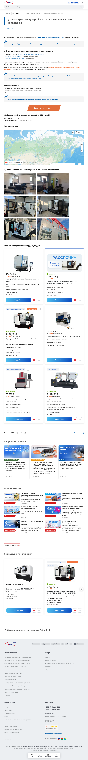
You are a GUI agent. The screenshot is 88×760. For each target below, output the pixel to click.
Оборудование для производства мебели (17, 663)
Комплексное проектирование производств (59, 663)
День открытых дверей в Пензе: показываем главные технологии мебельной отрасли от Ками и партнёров (71, 464)
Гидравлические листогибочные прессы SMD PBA (63, 336)
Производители (9, 713)
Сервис (47, 657)
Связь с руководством (11, 732)
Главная (16, 13)
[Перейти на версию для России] (59, 739)
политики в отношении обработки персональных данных (41, 746)
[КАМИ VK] (62, 644)
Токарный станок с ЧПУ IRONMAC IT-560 (20, 589)
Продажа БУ (8, 695)
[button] (39, 619)
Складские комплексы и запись (14, 707)
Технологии (8, 710)
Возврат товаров (9, 736)
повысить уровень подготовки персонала (30, 54)
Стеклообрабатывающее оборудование (17, 686)
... (22, 13)
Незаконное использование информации (17, 720)
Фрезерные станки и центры (13, 670)
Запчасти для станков (11, 692)
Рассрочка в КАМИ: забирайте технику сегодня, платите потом (16, 463)
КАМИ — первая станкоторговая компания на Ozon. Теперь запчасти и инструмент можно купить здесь (72, 508)
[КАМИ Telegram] (66, 644)
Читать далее (22, 476)
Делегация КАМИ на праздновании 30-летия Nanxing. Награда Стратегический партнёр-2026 (32, 495)
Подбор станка (73, 2)
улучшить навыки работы (13, 56)
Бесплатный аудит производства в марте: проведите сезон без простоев (32, 522)
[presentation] (6, 589)
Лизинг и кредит (50, 660)
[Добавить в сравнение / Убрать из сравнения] (39, 300)
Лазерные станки (10, 679)
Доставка (48, 667)
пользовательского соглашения (71, 746)
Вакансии (7, 739)
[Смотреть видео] (34, 300)
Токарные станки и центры (13, 673)
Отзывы (6, 716)
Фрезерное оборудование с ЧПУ (15, 667)
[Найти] (6, 7)
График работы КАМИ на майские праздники (29, 507)
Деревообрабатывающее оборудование (17, 660)
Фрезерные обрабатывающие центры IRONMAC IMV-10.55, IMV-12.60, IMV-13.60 (61, 592)
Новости (7, 723)
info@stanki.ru (49, 713)
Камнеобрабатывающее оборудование (17, 689)
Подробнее (18, 300)
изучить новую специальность (15, 58)
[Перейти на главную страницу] (8, 2)
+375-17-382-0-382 (52, 707)
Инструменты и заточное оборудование (17, 683)
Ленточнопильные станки (12, 676)
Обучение (48, 670)
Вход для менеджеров (53, 734)
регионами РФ (35, 630)
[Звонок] (39, 755)
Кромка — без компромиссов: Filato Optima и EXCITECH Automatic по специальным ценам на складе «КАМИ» (44, 464)
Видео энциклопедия (11, 726)
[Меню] (82, 3)
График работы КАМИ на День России (72, 494)
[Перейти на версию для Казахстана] (65, 739)
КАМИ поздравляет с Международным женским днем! (73, 522)
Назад (8, 13)
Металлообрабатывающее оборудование (17, 657)
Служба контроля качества (13, 729)
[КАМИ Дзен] (71, 644)
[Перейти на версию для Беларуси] (62, 739)
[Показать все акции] (39, 309)
